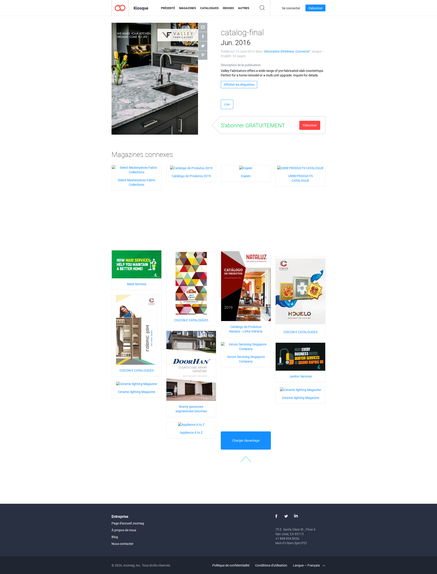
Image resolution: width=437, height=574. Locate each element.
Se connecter (291, 8)
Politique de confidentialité (230, 565)
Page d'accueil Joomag (128, 523)
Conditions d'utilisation (271, 565)
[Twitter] (286, 516)
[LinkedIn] (295, 516)
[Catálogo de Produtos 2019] (191, 167)
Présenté (168, 8)
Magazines (187, 8)
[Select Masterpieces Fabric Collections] (136, 169)
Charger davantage (245, 440)
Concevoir (302, 51)
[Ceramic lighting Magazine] (136, 383)
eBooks (228, 8)
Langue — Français (306, 565)
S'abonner (315, 8)
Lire (227, 104)
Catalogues (209, 8)
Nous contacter (122, 543)
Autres (243, 8)
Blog (115, 537)
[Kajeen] (245, 167)
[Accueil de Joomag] (120, 7)
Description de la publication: (241, 65)
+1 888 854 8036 (287, 538)
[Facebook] (276, 516)
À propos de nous (124, 530)
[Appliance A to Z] (191, 424)
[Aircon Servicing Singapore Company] (246, 346)
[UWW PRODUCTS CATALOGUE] (300, 167)
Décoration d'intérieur (279, 51)
